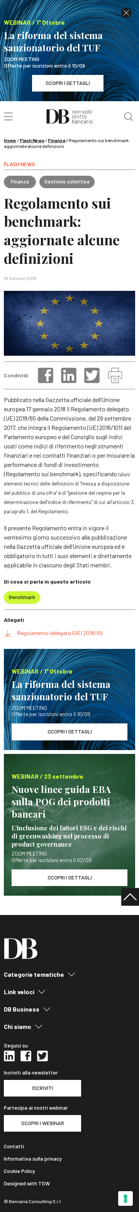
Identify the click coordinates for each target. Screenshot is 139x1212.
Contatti (14, 1146)
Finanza (56, 140)
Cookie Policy (19, 1171)
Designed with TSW (27, 1183)
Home (10, 140)
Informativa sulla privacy (33, 1159)
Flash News (32, 140)
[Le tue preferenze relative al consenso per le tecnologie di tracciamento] (125, 1198)
